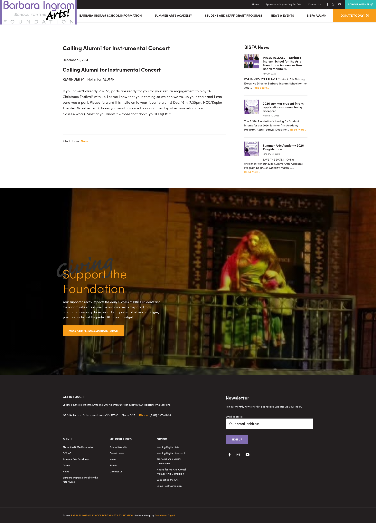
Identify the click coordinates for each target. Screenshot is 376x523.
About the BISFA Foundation (78, 447)
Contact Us (116, 471)
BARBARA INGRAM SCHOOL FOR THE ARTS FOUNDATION (102, 515)
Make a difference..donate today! (93, 330)
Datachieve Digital (165, 515)
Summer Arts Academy (76, 459)
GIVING (67, 453)
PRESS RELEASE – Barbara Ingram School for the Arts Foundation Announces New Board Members (282, 63)
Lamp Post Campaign (169, 486)
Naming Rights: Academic (171, 453)
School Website (118, 447)
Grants (66, 465)
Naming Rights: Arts (168, 447)
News (85, 141)
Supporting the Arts (168, 479)
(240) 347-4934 (155, 415)
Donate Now (117, 453)
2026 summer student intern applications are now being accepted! (283, 107)
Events (113, 465)
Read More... (261, 87)
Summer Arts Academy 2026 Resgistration (283, 147)
